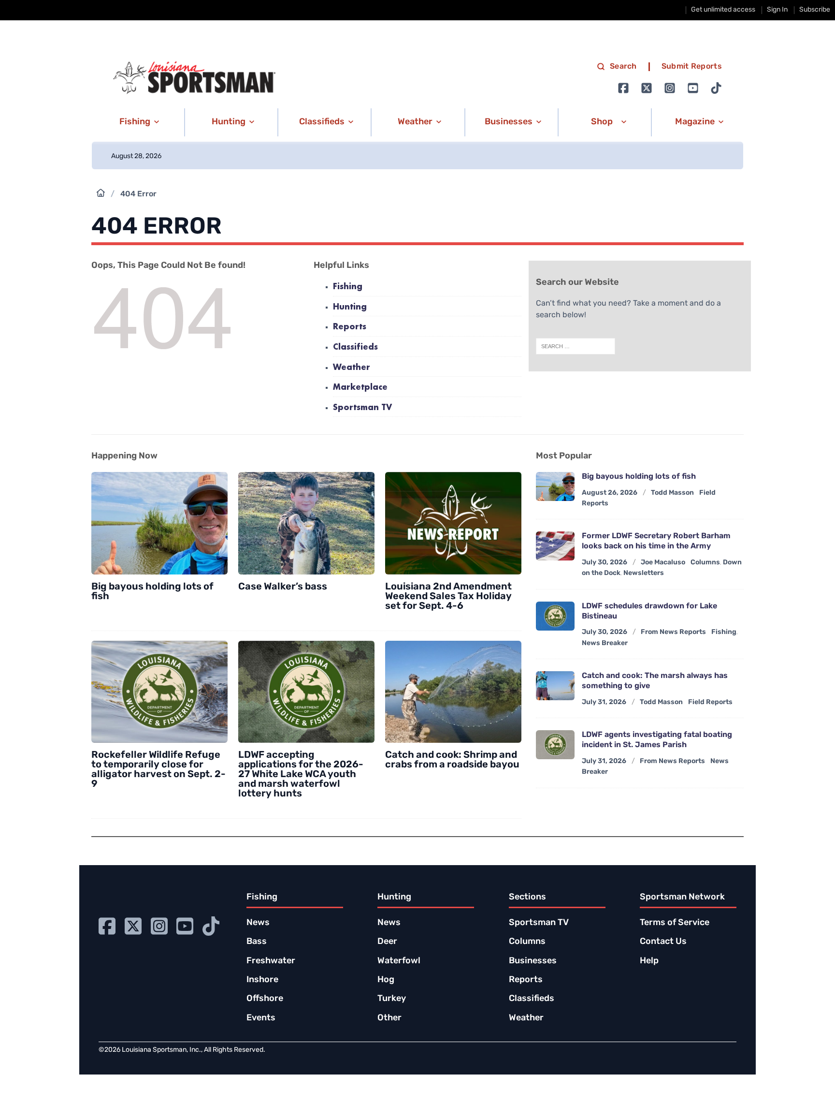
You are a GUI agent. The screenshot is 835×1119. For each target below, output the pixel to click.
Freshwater (270, 961)
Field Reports (710, 702)
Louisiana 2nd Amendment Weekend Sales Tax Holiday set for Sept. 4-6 (448, 596)
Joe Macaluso (663, 562)
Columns (705, 562)
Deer (387, 942)
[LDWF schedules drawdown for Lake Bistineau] (555, 616)
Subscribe (814, 10)
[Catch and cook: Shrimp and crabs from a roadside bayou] (453, 692)
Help (649, 961)
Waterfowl (398, 961)
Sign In (777, 10)
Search (623, 67)
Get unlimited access (723, 10)
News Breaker (605, 643)
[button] (137, 122)
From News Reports (673, 632)
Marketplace (360, 387)
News (258, 923)
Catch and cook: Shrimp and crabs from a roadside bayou (452, 760)
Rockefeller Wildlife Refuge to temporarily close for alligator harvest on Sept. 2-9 (158, 770)
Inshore (262, 980)
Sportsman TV (362, 408)
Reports (349, 327)
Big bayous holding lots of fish (152, 592)
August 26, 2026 (609, 493)
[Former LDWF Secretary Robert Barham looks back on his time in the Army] (555, 545)
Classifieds (355, 347)
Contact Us (663, 942)
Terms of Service (674, 923)
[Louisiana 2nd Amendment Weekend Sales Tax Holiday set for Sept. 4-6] (453, 523)
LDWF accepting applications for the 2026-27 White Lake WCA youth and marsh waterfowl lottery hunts (300, 775)
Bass (256, 942)
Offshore (264, 999)
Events (260, 1018)
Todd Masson (672, 493)
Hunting (350, 307)
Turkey (391, 999)
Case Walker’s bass (282, 587)
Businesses (533, 961)
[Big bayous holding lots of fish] (159, 523)
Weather (351, 368)
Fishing (347, 287)
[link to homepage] (194, 78)
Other (389, 1018)
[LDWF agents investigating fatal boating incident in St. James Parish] (555, 744)
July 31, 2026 (604, 702)
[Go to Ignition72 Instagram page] (670, 88)
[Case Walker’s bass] (306, 523)
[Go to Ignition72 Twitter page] (646, 88)
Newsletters (643, 573)
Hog (385, 980)
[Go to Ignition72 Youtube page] (693, 88)
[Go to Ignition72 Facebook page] (623, 88)
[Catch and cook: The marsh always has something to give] (555, 685)
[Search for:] (575, 346)
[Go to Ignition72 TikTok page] (716, 88)
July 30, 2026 (604, 562)
